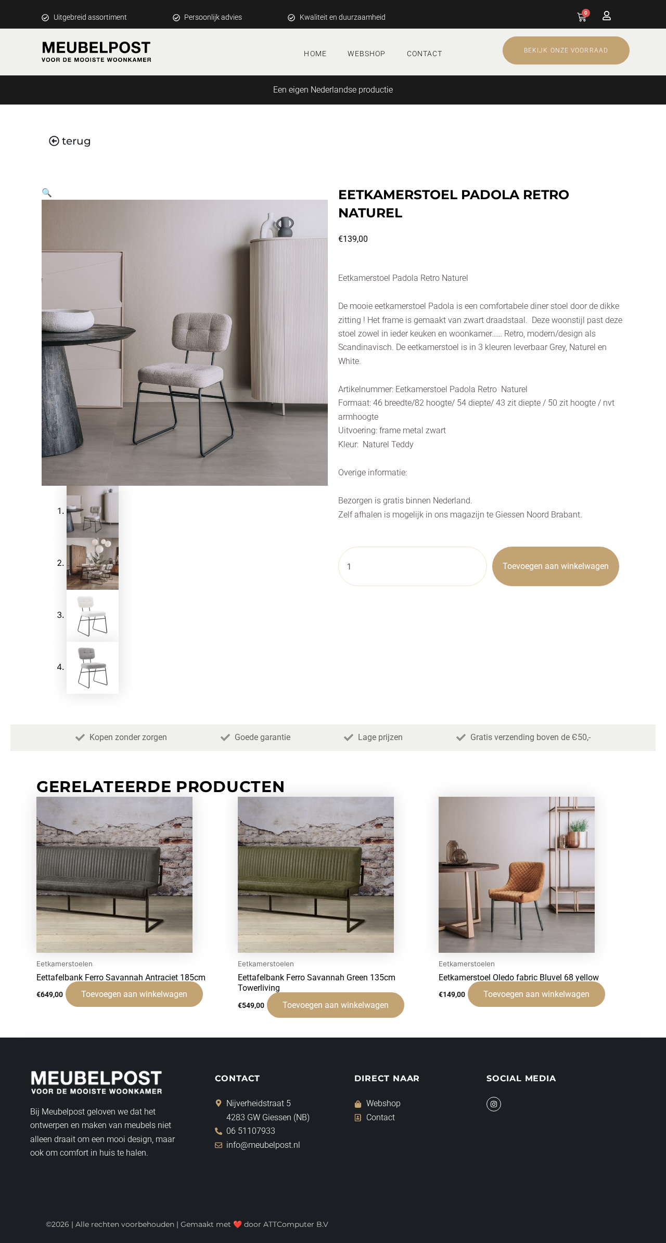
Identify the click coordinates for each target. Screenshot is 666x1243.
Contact (425, 53)
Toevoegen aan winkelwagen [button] (134, 994)
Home (315, 53)
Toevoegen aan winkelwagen (556, 566)
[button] (47, 192)
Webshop (367, 53)
